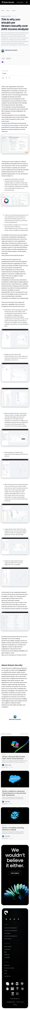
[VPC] (2, 62)
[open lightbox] (15, 144)
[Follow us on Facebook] (18, 919)
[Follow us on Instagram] (14, 919)
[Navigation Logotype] (8, 2)
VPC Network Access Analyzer (10, 125)
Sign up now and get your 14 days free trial (13, 655)
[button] (26, 2)
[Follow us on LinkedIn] (10, 919)
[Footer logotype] (6, 913)
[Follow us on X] (6, 919)
